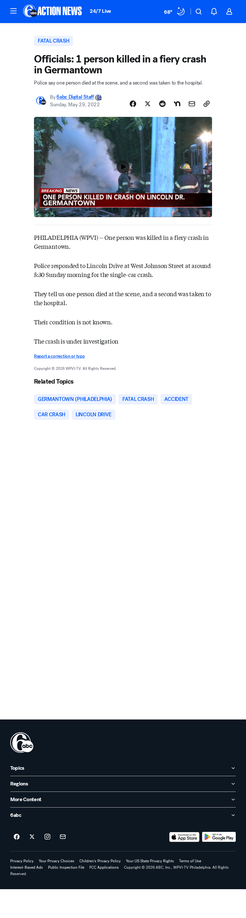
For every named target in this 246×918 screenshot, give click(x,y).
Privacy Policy (22, 861)
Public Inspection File (66, 867)
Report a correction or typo (59, 356)
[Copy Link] (206, 103)
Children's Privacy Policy (100, 861)
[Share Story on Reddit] (162, 103)
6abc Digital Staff (75, 97)
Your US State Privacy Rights (150, 861)
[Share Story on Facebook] (132, 103)
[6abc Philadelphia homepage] (53, 11)
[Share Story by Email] (191, 103)
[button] (13, 10)
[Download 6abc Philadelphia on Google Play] (219, 837)
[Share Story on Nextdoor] (177, 103)
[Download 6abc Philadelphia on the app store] (184, 837)
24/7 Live (100, 11)
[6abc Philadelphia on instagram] (47, 837)
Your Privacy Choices (56, 861)
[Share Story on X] (147, 103)
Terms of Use (190, 861)
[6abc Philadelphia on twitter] (32, 837)
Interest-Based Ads (26, 867)
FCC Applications (104, 867)
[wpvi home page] (21, 742)
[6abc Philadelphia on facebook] (16, 837)
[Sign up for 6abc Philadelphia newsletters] (62, 837)
